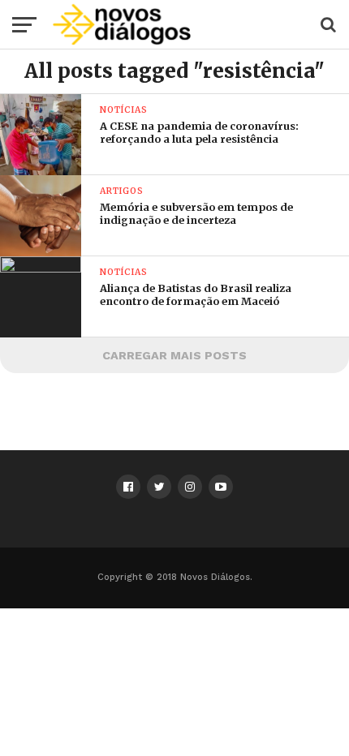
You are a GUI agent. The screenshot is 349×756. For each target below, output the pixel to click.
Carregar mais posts (174, 355)
